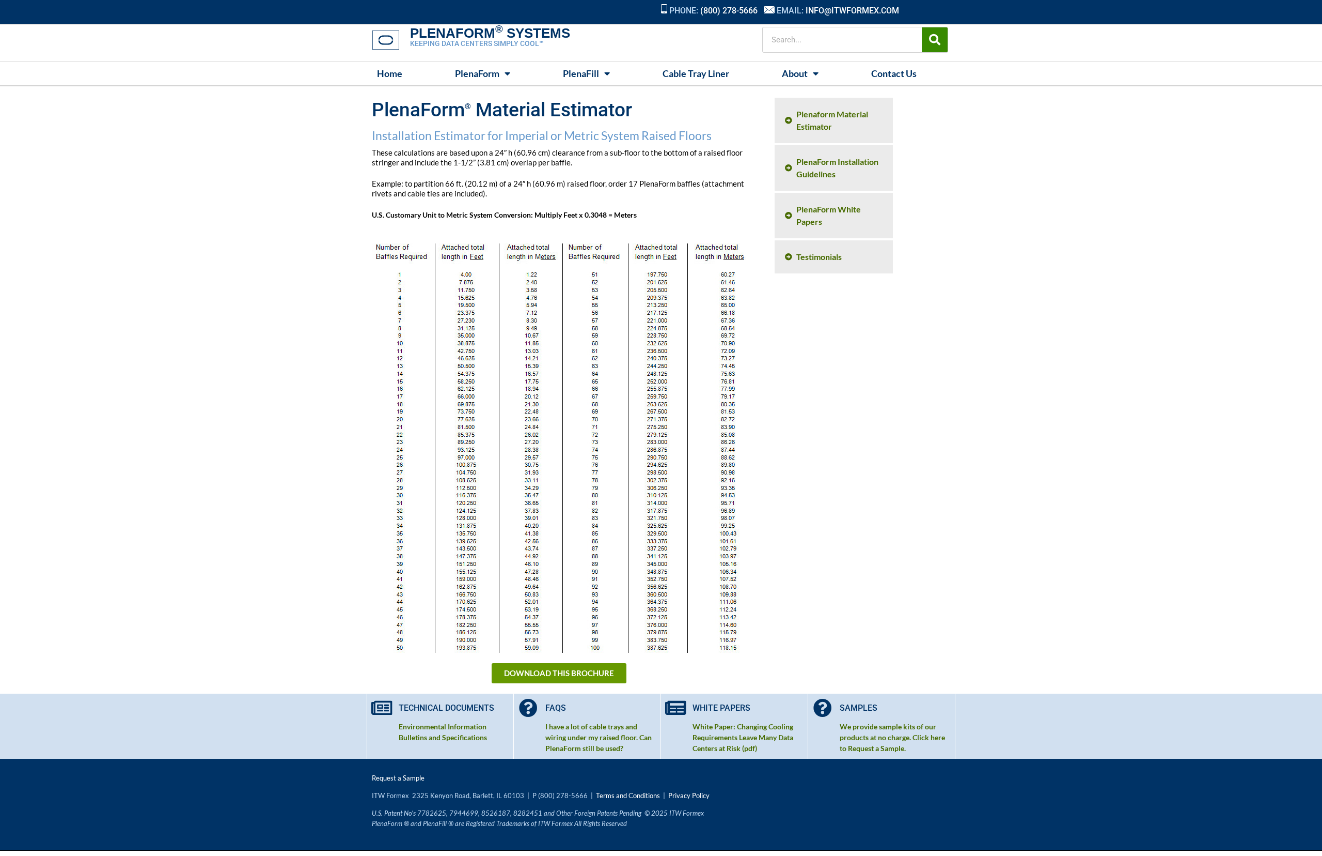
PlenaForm (477, 73)
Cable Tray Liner (696, 73)
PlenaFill (581, 73)
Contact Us (894, 73)
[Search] (935, 39)
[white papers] (675, 708)
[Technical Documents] (381, 708)
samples (858, 708)
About (795, 73)
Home (389, 73)
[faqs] (528, 708)
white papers (721, 708)
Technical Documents (446, 708)
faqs (555, 708)
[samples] (822, 708)
